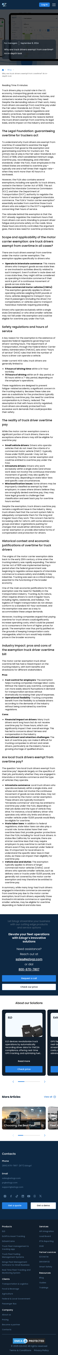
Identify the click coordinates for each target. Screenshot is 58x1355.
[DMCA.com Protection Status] (29, 1341)
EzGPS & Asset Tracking (13, 1236)
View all (48, 1097)
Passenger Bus (9, 1303)
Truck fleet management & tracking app (15, 1247)
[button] (13, 1081)
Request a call (29, 978)
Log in (44, 4)
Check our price (29, 986)
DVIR (41, 1246)
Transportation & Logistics (15, 1283)
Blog (41, 1277)
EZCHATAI (44, 1256)
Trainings (43, 1287)
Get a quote (14, 1205)
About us (6, 1314)
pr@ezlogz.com (9, 1182)
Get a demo (43, 1205)
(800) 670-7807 (10, 1165)
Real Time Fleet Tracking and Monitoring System (16, 1271)
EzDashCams (8, 1241)
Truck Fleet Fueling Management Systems (13, 1255)
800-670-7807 (29, 969)
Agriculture (7, 1293)
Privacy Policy (41, 1350)
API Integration (46, 1231)
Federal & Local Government (16, 1298)
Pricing (5, 1319)
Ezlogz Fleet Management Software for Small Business (16, 1263)
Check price (23, 1069)
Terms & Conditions (20, 1350)
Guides (42, 1282)
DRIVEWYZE (44, 1261)
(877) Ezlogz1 (25, 1165)
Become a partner (11, 1324)
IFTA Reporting (46, 1241)
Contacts (6, 1329)
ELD (10, 1017)
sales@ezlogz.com (29, 959)
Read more (24, 1061)
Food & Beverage (10, 1288)
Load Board (45, 1236)
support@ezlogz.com (12, 1187)
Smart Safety (45, 1266)
